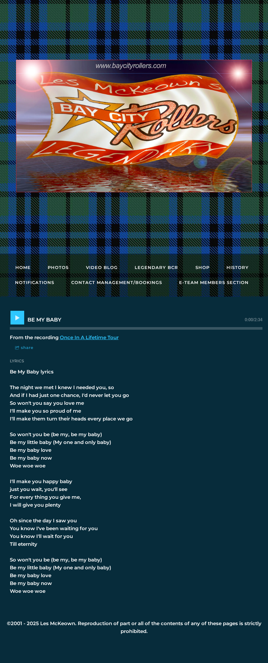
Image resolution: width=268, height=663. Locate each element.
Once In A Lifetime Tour (89, 337)
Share (27, 347)
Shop (202, 267)
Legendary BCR (156, 267)
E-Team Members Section (214, 282)
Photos (58, 267)
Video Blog (102, 267)
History (237, 267)
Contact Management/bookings (116, 282)
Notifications (34, 282)
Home (23, 267)
